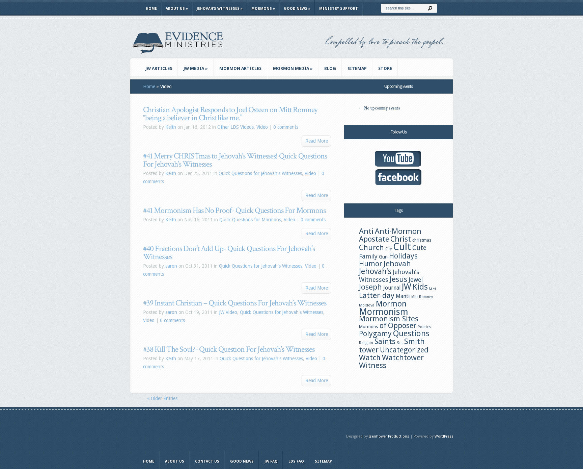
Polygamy (375, 333)
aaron (171, 266)
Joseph (370, 286)
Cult (402, 246)
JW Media (196, 68)
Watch (370, 357)
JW (406, 287)
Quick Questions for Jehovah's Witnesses (260, 173)
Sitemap (357, 68)
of (383, 325)
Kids (420, 287)
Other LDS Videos (235, 127)
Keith (170, 127)
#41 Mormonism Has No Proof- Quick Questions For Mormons (234, 210)
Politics (424, 326)
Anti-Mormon (398, 231)
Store (385, 68)
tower (369, 349)
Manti (403, 296)
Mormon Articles (240, 68)
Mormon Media (293, 68)
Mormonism (383, 311)
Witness (372, 365)
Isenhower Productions (389, 436)
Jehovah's (375, 271)
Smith (414, 341)
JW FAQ (271, 461)
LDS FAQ (296, 461)
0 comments (285, 127)
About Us (177, 8)
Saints (384, 341)
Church (371, 247)
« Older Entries (162, 398)
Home (151, 8)
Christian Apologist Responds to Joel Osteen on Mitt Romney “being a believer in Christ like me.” (230, 113)
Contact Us (207, 461)
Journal (391, 288)
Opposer (402, 325)
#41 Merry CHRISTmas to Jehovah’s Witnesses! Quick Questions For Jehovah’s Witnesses (235, 160)
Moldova (366, 305)
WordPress (444, 436)
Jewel (416, 279)
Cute (419, 248)
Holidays (403, 255)
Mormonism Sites (388, 318)
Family (368, 256)
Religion (366, 343)
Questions (411, 333)
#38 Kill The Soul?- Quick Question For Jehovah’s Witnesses (228, 349)
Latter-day (376, 295)
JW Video (228, 312)
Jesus (398, 279)
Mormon (391, 303)
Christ (400, 238)
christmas (422, 240)
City (388, 249)
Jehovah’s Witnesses (220, 8)
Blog (330, 68)
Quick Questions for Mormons (250, 219)
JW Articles (158, 68)
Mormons (263, 8)
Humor (370, 263)
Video (262, 127)
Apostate (374, 239)
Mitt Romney (422, 297)
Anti (366, 231)
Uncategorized (404, 350)
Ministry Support (338, 8)
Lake (432, 288)
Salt (400, 343)
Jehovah (397, 263)
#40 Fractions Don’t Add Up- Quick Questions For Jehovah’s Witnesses (229, 252)
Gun (383, 257)
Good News (297, 8)
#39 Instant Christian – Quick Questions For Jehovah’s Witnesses (234, 303)
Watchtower (403, 357)
